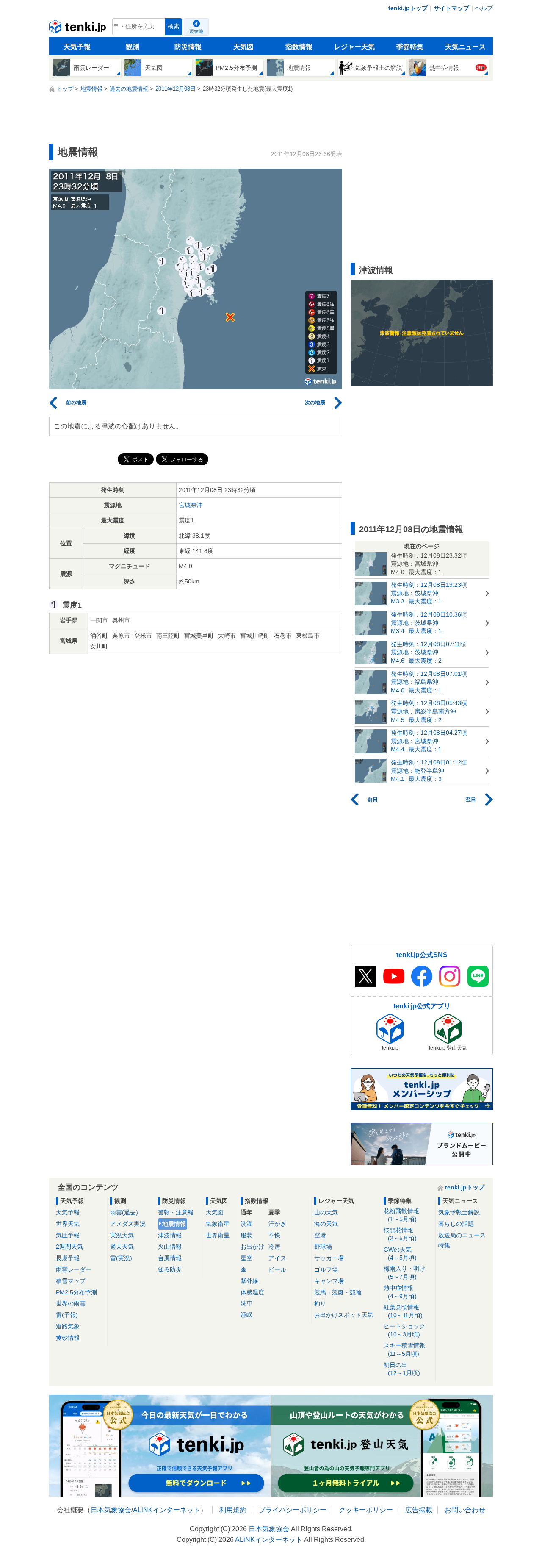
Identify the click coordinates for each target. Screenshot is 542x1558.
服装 (246, 1235)
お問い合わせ (465, 1510)
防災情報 (188, 46)
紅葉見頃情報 (403, 1311)
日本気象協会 (111, 1510)
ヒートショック (404, 1330)
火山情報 (170, 1246)
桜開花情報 (400, 1234)
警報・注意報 (176, 1212)
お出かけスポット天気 (343, 1314)
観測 (132, 46)
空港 (320, 1235)
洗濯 (246, 1223)
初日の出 (402, 1368)
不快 (274, 1235)
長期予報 (68, 1258)
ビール (277, 1269)
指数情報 (298, 46)
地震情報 (174, 1223)
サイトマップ (451, 8)
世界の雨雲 (71, 1303)
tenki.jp (78, 28)
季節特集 (409, 46)
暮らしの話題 (456, 1223)
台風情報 (170, 1258)
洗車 (246, 1303)
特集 (444, 1245)
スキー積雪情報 (404, 1349)
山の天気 (326, 1212)
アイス (277, 1258)
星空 (246, 1258)
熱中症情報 (400, 1291)
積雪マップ (71, 1281)
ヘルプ (484, 8)
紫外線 (249, 1281)
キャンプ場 (329, 1281)
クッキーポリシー (366, 1510)
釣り (320, 1303)
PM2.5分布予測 (76, 1292)
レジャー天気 (354, 46)
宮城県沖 (190, 505)
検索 (174, 26)
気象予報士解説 (459, 1212)
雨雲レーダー (73, 1269)
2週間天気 (69, 1246)
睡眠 (246, 1314)
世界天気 (68, 1223)
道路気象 (68, 1326)
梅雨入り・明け (404, 1272)
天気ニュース (465, 46)
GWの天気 (400, 1253)
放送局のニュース (462, 1235)
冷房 (274, 1246)
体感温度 (252, 1292)
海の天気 (326, 1223)
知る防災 (170, 1269)
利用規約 (232, 1510)
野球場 (323, 1246)
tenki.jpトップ (408, 8)
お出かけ (252, 1246)
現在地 (196, 31)
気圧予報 (68, 1235)
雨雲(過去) (124, 1212)
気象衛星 (218, 1223)
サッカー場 (329, 1258)
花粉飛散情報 (401, 1215)
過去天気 (122, 1246)
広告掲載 (418, 1510)
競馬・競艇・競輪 (338, 1292)
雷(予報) (67, 1314)
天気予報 (77, 46)
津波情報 (170, 1235)
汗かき (277, 1223)
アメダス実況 (128, 1223)
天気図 (243, 46)
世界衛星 (218, 1235)
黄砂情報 (68, 1337)
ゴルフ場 (326, 1269)
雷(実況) (121, 1258)
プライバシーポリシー (292, 1510)
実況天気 (122, 1235)
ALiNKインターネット (166, 1510)
